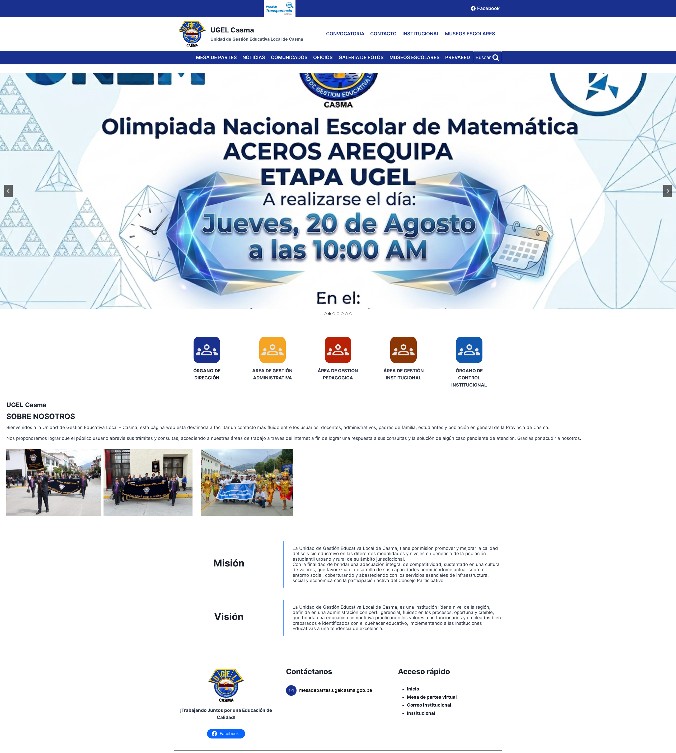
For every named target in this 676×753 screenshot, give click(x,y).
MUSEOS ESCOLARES (470, 33)
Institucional (421, 713)
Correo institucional (429, 705)
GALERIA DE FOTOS (361, 57)
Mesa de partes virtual (432, 697)
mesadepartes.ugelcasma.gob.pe (335, 690)
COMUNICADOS (289, 57)
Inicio (413, 689)
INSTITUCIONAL (420, 33)
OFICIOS (323, 57)
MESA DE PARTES (216, 57)
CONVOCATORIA (345, 33)
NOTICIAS (253, 57)
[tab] (325, 313)
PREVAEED (457, 57)
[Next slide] (667, 191)
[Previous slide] (8, 191)
